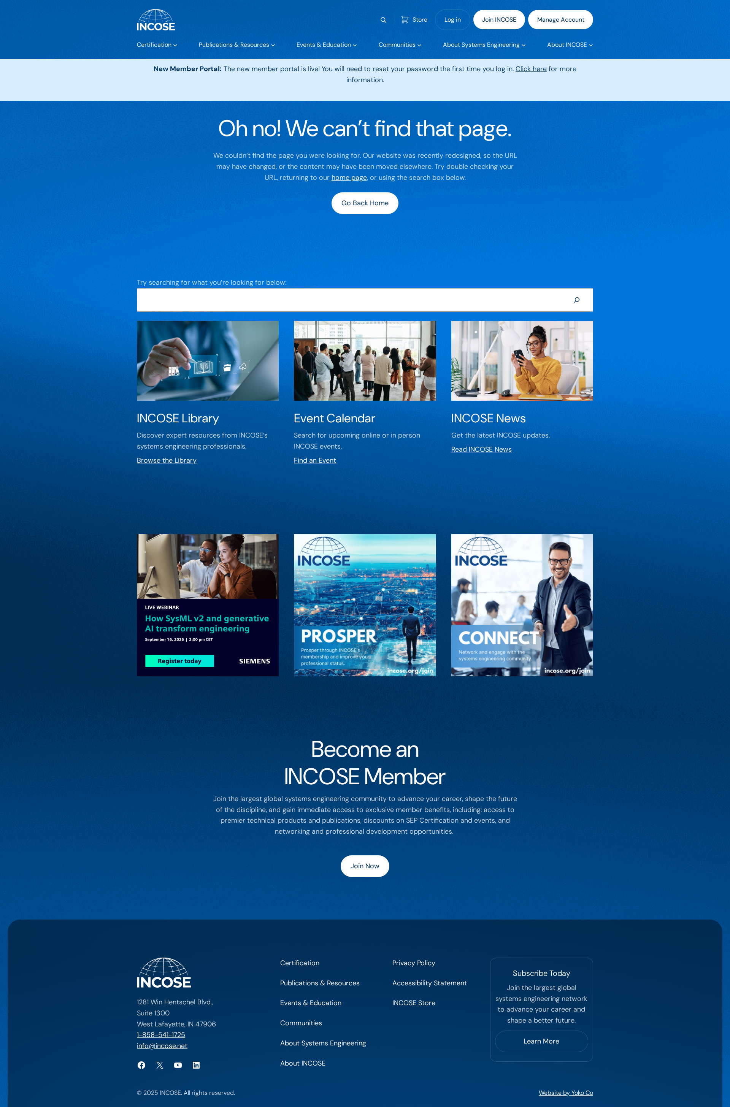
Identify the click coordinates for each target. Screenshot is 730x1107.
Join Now (365, 866)
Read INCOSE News (481, 449)
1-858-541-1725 (161, 1034)
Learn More (541, 1041)
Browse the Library (167, 460)
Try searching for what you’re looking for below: (211, 282)
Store (420, 20)
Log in (452, 20)
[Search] (576, 300)
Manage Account (560, 20)
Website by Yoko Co (566, 1093)
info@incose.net (162, 1045)
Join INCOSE (499, 20)
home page (349, 177)
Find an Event (315, 460)
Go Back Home (365, 203)
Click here (531, 68)
